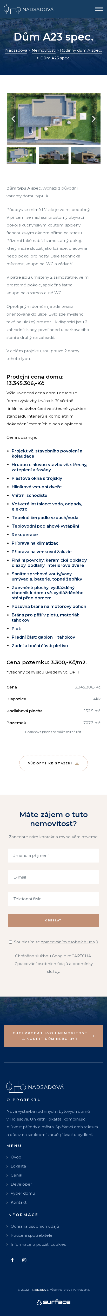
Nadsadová (40, 1289)
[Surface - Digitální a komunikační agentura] (53, 1302)
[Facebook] (12, 1260)
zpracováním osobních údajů (69, 941)
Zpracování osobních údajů (41, 963)
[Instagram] (24, 1260)
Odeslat (53, 920)
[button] (13, 119)
